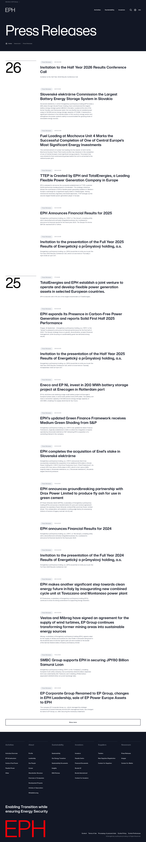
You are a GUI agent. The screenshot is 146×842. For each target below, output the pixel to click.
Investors (121, 10)
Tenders (100, 753)
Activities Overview (11, 753)
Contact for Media (127, 763)
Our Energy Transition (59, 758)
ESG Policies (56, 773)
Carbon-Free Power (11, 763)
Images (123, 758)
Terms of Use (92, 833)
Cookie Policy (122, 833)
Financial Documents (81, 763)
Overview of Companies (36, 778)
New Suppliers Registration (106, 758)
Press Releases (126, 753)
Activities (97, 10)
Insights (54, 768)
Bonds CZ (78, 768)
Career (31, 768)
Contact (84, 833)
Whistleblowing (33, 793)
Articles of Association (36, 788)
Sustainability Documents (60, 763)
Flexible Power (10, 768)
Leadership (32, 758)
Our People (32, 763)
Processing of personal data (107, 833)
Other (7, 773)
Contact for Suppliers (105, 763)
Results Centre (79, 758)
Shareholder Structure (36, 773)
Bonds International (81, 773)
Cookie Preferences (134, 833)
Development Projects (35, 783)
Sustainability (109, 10)
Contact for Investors (81, 778)
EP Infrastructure (10, 758)
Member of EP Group (11, 2)
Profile (31, 753)
